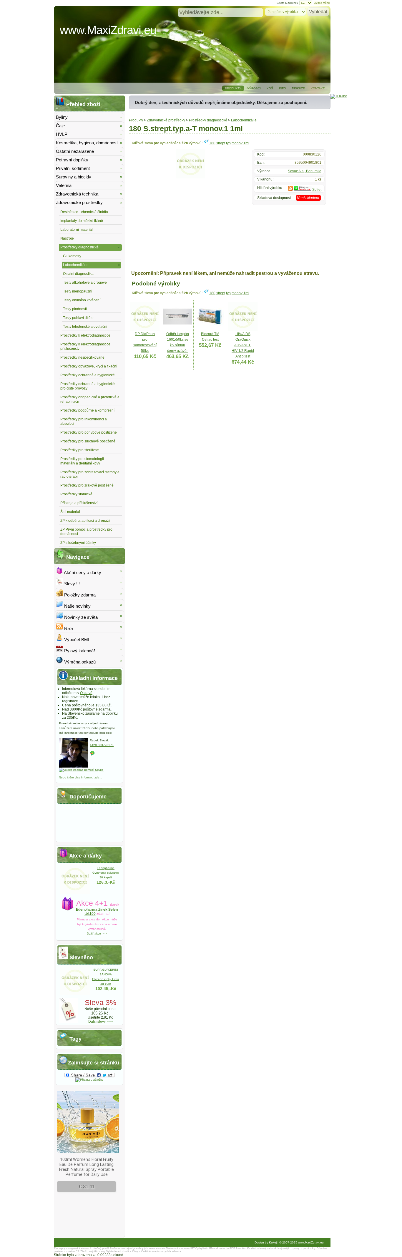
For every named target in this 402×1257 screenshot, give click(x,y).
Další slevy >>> (100, 1021)
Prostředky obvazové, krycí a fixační (88, 366)
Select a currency (287, 2)
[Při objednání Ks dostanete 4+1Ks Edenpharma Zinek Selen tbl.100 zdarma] (75, 892)
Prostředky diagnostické (208, 120)
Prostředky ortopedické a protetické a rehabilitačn (89, 399)
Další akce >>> (97, 933)
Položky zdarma (79, 594)
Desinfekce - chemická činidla (84, 212)
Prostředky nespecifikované (82, 357)
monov (237, 143)
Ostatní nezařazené (75, 151)
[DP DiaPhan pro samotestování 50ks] (145, 330)
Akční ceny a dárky (82, 572)
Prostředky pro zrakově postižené (87, 485)
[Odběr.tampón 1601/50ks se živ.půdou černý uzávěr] (177, 330)
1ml (246, 143)
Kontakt (318, 88)
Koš (270, 88)
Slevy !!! (71, 583)
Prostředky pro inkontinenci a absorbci (83, 421)
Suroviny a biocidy (73, 176)
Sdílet (316, 190)
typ (228, 143)
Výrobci (254, 88)
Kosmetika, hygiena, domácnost (87, 142)
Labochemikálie (244, 120)
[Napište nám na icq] (92, 754)
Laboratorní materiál (76, 230)
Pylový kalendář (79, 650)
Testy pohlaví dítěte (78, 318)
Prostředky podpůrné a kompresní (87, 410)
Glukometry (72, 256)
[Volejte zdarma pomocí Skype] (81, 769)
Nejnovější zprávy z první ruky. (297, 1248)
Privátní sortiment (73, 168)
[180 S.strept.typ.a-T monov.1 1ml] (190, 177)
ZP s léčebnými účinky (78, 543)
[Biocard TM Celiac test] (210, 330)
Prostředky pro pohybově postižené (88, 432)
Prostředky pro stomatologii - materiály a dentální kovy (83, 461)
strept (220, 143)
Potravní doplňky (72, 159)
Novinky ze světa (80, 617)
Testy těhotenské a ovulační (85, 327)
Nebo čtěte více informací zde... (80, 777)
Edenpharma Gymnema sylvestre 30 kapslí (105, 872)
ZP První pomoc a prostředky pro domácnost (86, 531)
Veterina (64, 185)
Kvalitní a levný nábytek (262, 1248)
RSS (68, 628)
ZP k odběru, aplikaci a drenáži (85, 521)
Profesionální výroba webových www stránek (137, 1248)
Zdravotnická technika (77, 193)
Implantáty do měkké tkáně (81, 221)
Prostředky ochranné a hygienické (87, 375)
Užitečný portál (99, 1248)
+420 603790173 (102, 745)
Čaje (60, 125)
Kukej (273, 1242)
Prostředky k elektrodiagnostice (85, 335)
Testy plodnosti (75, 309)
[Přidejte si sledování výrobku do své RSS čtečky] (290, 190)
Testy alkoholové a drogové (85, 282)
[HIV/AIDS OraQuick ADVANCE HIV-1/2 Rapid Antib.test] (243, 330)
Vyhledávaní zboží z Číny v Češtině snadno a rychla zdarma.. (144, 1251)
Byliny (62, 117)
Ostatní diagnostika (78, 274)
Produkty (233, 88)
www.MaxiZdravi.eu (108, 30)
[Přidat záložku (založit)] (89, 1079)
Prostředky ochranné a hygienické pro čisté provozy (87, 386)
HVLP (61, 134)
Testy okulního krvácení (81, 300)
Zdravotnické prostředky (166, 120)
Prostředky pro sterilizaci (79, 450)
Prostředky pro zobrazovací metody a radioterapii (89, 474)
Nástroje (67, 238)
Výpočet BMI (76, 639)
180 (212, 143)
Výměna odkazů (79, 661)
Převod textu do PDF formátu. (227, 1248)
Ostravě (86, 693)
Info (282, 88)
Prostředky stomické (76, 494)
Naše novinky (77, 606)
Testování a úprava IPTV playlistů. (187, 1248)
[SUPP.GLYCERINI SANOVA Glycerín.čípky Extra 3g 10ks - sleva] (75, 994)
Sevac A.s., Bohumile (304, 171)
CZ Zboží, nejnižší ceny (90, 1251)
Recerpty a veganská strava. (71, 1248)
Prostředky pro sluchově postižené (87, 441)
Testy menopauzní (77, 291)
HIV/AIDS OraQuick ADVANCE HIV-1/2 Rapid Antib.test (243, 345)
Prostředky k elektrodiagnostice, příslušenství (85, 346)
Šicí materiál (70, 512)
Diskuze (298, 88)
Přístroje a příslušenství (78, 503)
